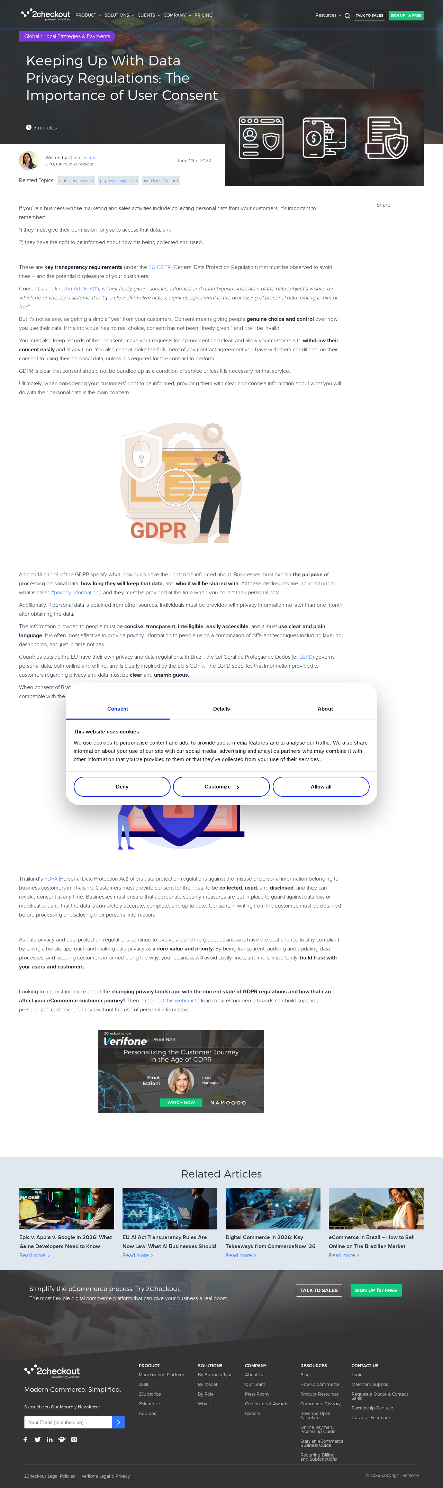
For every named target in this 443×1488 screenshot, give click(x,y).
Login (357, 1374)
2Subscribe (150, 1394)
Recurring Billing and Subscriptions (318, 1457)
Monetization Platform (161, 1374)
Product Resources (319, 1394)
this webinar (179, 1000)
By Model (207, 1384)
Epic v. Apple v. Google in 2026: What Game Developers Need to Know (65, 1242)
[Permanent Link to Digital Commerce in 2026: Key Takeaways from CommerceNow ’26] (273, 1198)
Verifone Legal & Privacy (106, 1476)
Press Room (257, 1394)
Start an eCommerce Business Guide (321, 1443)
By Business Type (215, 1374)
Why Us (205, 1403)
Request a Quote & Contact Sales (380, 1396)
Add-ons (147, 1413)
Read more (32, 1255)
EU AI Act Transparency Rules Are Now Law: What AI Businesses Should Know (169, 1242)
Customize (217, 787)
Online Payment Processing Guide (317, 1429)
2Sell (143, 1384)
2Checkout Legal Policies (49, 1476)
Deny (122, 787)
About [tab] (325, 709)
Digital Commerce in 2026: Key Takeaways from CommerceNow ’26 (271, 1242)
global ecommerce (76, 181)
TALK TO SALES (369, 15)
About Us (254, 1374)
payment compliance (118, 181)
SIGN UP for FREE (406, 15)
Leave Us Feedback (371, 1417)
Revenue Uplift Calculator (315, 1415)
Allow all (321, 787)
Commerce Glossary (320, 1403)
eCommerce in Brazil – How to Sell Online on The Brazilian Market (372, 1242)
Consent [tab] (117, 709)
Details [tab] (221, 709)
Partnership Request (372, 1407)
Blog (305, 1374)
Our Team (255, 1384)
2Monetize (149, 1403)
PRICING (204, 15)
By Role (206, 1394)
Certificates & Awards (266, 1403)
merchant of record (161, 181)
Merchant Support (370, 1384)
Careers (252, 1413)
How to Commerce (320, 1384)
